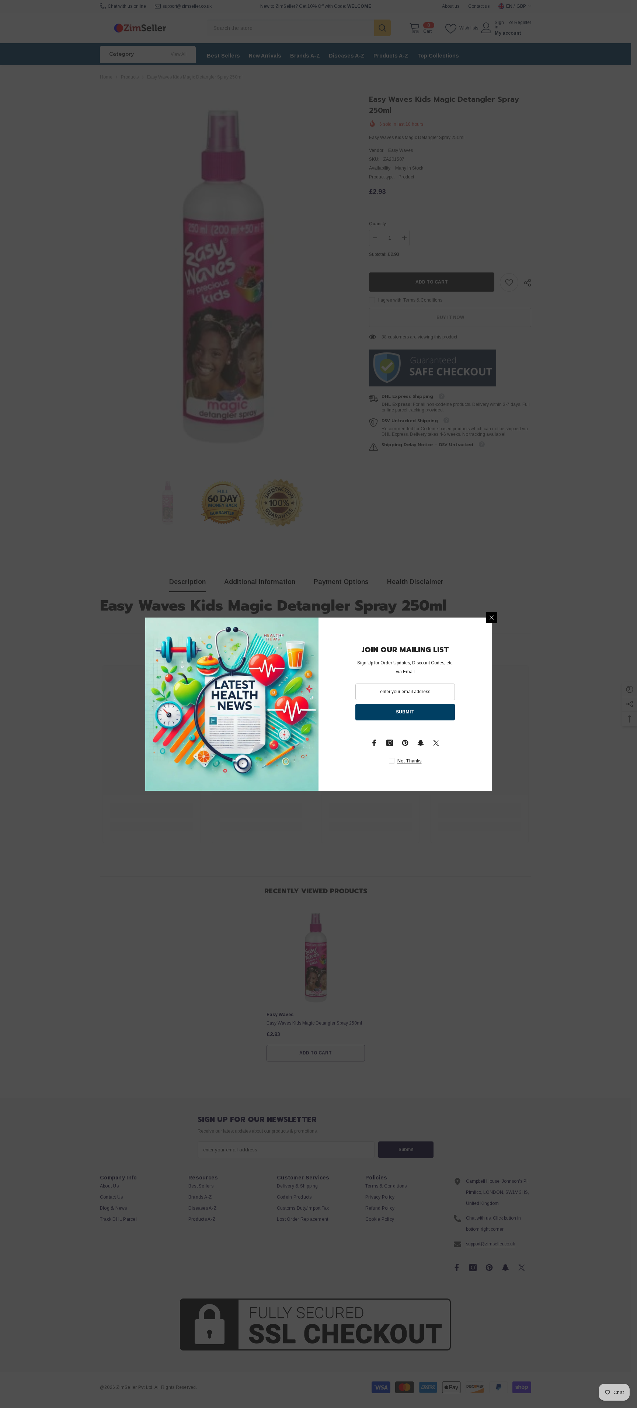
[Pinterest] (405, 743)
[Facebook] (374, 743)
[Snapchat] (420, 743)
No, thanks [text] (409, 761)
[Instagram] (389, 743)
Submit (405, 712)
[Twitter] (436, 743)
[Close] (491, 617)
